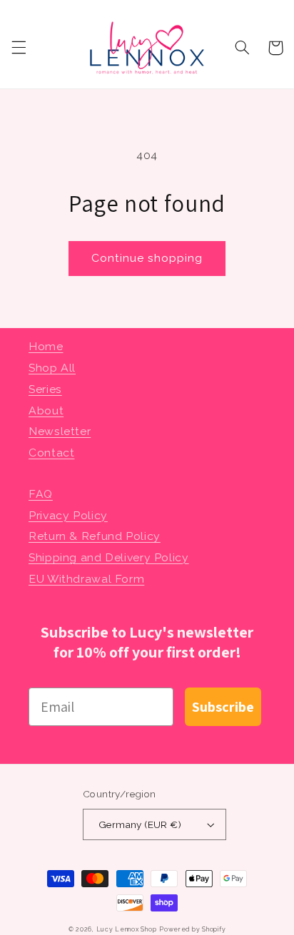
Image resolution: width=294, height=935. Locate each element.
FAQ (41, 494)
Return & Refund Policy (95, 536)
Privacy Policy (68, 515)
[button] (18, 47)
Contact (51, 452)
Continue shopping (147, 258)
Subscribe (223, 707)
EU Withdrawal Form (86, 579)
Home (46, 346)
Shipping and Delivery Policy (109, 557)
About (46, 410)
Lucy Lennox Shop (126, 929)
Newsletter (60, 431)
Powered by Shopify (192, 929)
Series (45, 389)
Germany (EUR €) (139, 824)
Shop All (52, 367)
